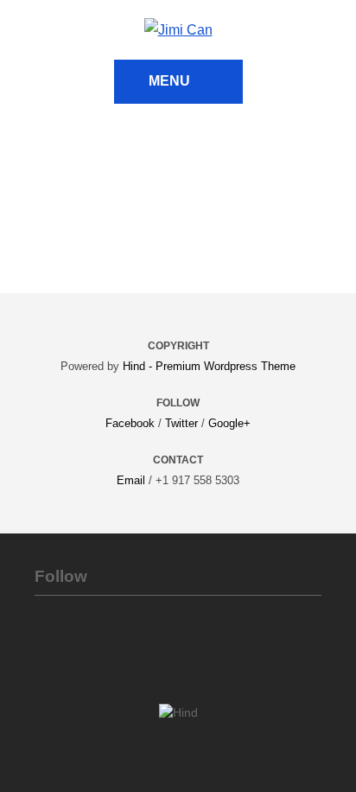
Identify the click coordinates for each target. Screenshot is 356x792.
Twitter (181, 423)
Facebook (130, 423)
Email (131, 480)
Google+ (229, 423)
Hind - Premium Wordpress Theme (209, 366)
